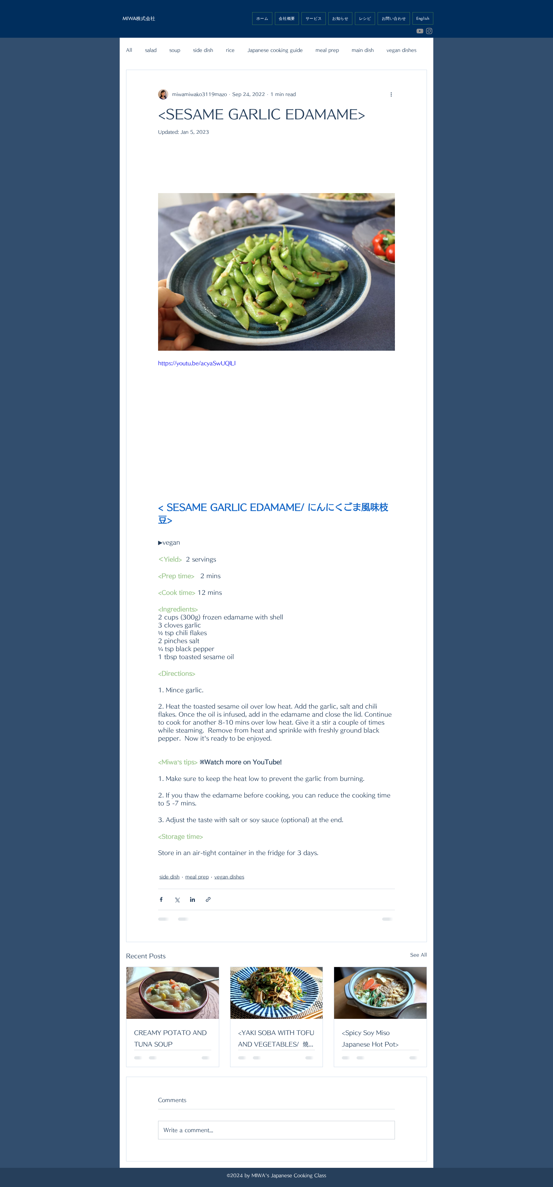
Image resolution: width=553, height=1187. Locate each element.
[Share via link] (208, 899)
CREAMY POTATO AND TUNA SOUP (170, 1038)
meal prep (327, 50)
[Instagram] (429, 31)
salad (150, 50)
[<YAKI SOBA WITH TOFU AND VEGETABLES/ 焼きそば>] (276, 993)
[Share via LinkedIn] (192, 899)
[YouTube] (420, 31)
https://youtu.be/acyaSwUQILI (197, 363)
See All (418, 955)
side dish (203, 50)
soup (174, 50)
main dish (363, 50)
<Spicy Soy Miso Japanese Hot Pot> (370, 1038)
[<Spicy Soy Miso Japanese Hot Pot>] (380, 993)
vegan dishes (401, 50)
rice (230, 50)
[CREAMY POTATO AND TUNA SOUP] (172, 993)
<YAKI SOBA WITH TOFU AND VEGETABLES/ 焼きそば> (276, 1040)
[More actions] (391, 94)
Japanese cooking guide (275, 50)
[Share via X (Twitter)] (177, 899)
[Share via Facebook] (161, 899)
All (129, 50)
